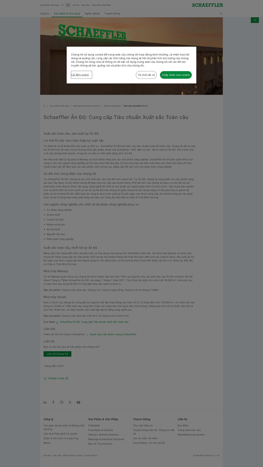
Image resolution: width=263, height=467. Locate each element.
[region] (131, 65)
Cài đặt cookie (80, 74)
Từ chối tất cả (146, 75)
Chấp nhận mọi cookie (176, 75)
